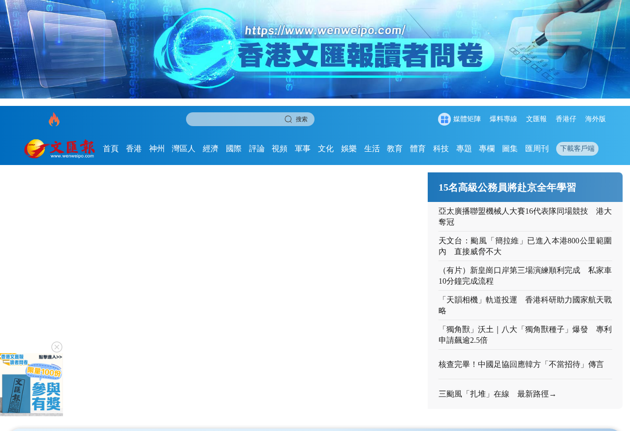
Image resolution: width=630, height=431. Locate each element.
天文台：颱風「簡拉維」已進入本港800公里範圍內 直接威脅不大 (525, 246)
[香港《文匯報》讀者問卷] (315, 49)
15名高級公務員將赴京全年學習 (507, 187)
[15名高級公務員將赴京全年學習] (217, 290)
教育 (395, 148)
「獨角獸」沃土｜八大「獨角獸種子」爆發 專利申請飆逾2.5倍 (525, 334)
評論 (257, 148)
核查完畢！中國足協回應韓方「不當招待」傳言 (521, 364)
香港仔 (566, 119)
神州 (157, 148)
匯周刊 (537, 148)
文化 (326, 148)
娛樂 (349, 148)
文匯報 (536, 119)
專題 (464, 148)
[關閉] (57, 347)
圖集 (510, 148)
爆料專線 (503, 119)
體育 (418, 148)
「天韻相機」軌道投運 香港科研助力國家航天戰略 (525, 305)
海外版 (595, 119)
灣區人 (183, 148)
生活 (372, 148)
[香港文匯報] (59, 148)
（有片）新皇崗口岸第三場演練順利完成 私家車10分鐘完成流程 (525, 275)
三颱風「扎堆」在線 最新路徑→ (498, 394)
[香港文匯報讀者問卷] (31, 384)
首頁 (111, 148)
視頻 (279, 148)
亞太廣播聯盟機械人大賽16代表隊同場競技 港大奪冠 (525, 216)
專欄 (487, 148)
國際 (234, 148)
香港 (134, 148)
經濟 (211, 148)
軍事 (303, 148)
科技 (441, 148)
